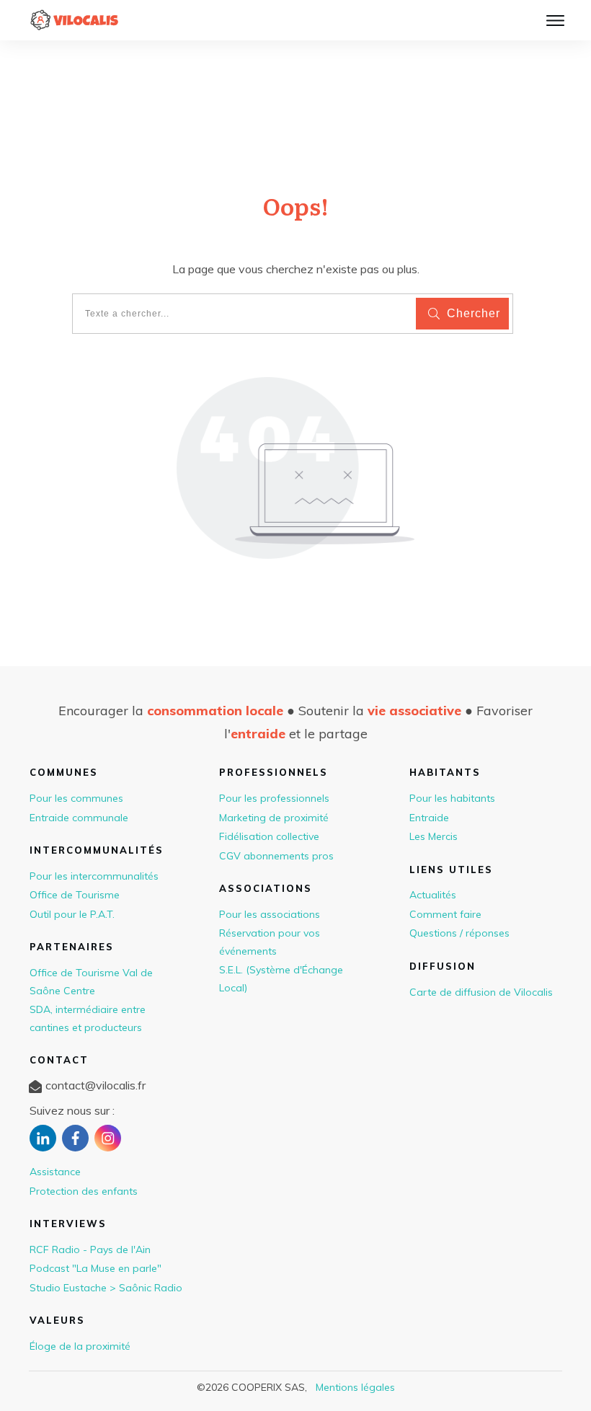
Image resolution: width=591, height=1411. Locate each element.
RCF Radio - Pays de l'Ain (90, 1249)
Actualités (432, 894)
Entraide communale (79, 817)
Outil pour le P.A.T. (72, 914)
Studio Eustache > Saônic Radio (106, 1287)
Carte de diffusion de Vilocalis (481, 992)
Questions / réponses (459, 932)
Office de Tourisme (75, 894)
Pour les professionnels (274, 798)
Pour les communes (76, 798)
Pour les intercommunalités (94, 876)
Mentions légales (355, 1387)
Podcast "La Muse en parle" (95, 1268)
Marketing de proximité (274, 817)
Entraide (429, 817)
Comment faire (445, 914)
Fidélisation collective (269, 836)
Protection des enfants (84, 1191)
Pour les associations (269, 914)
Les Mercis (433, 836)
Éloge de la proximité (80, 1346)
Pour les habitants (452, 798)
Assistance (55, 1171)
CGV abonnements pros (276, 855)
